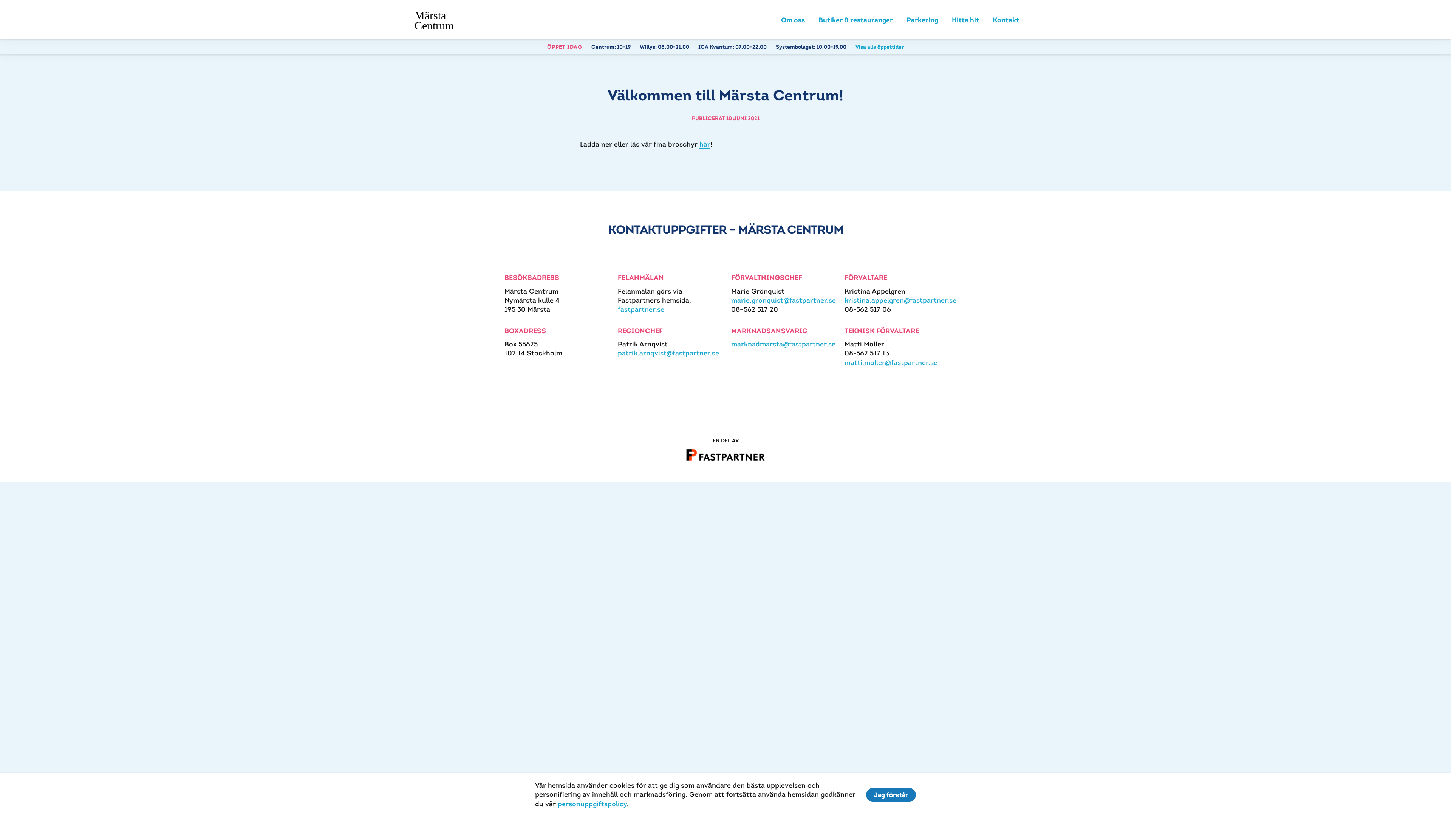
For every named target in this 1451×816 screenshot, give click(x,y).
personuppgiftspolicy (592, 803)
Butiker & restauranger (855, 19)
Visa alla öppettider (879, 46)
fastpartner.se (641, 309)
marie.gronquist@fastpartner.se (783, 300)
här (704, 144)
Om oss (793, 19)
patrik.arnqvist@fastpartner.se (668, 353)
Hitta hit (965, 19)
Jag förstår (891, 795)
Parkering (922, 19)
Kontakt (1006, 19)
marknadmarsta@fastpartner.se (783, 344)
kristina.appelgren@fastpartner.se (900, 300)
